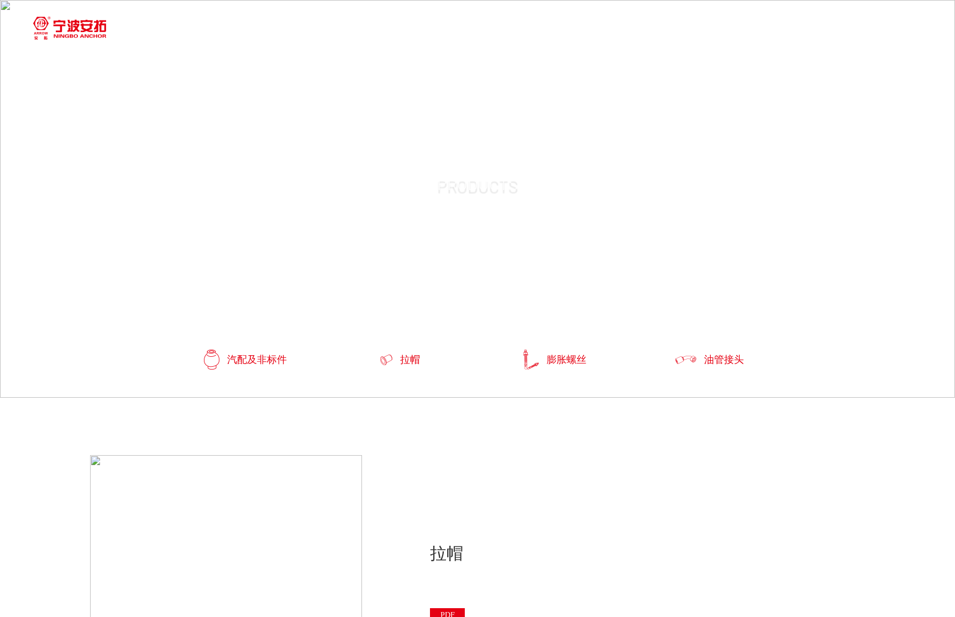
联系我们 (760, 29)
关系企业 (663, 29)
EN (847, 29)
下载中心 (565, 29)
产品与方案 (367, 29)
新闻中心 (468, 29)
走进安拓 (266, 29)
